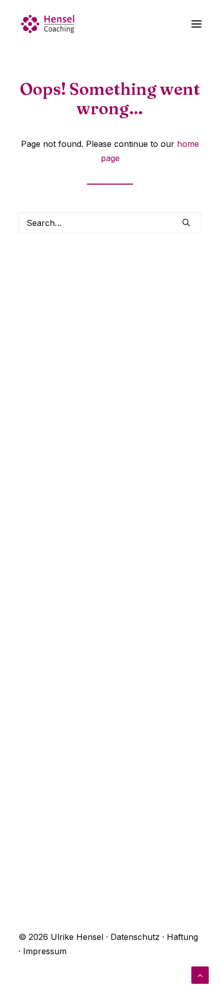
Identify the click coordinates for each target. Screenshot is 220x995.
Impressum (45, 951)
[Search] (110, 223)
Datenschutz (135, 937)
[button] (196, 24)
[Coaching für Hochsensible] (47, 24)
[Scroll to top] (200, 974)
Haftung (182, 937)
